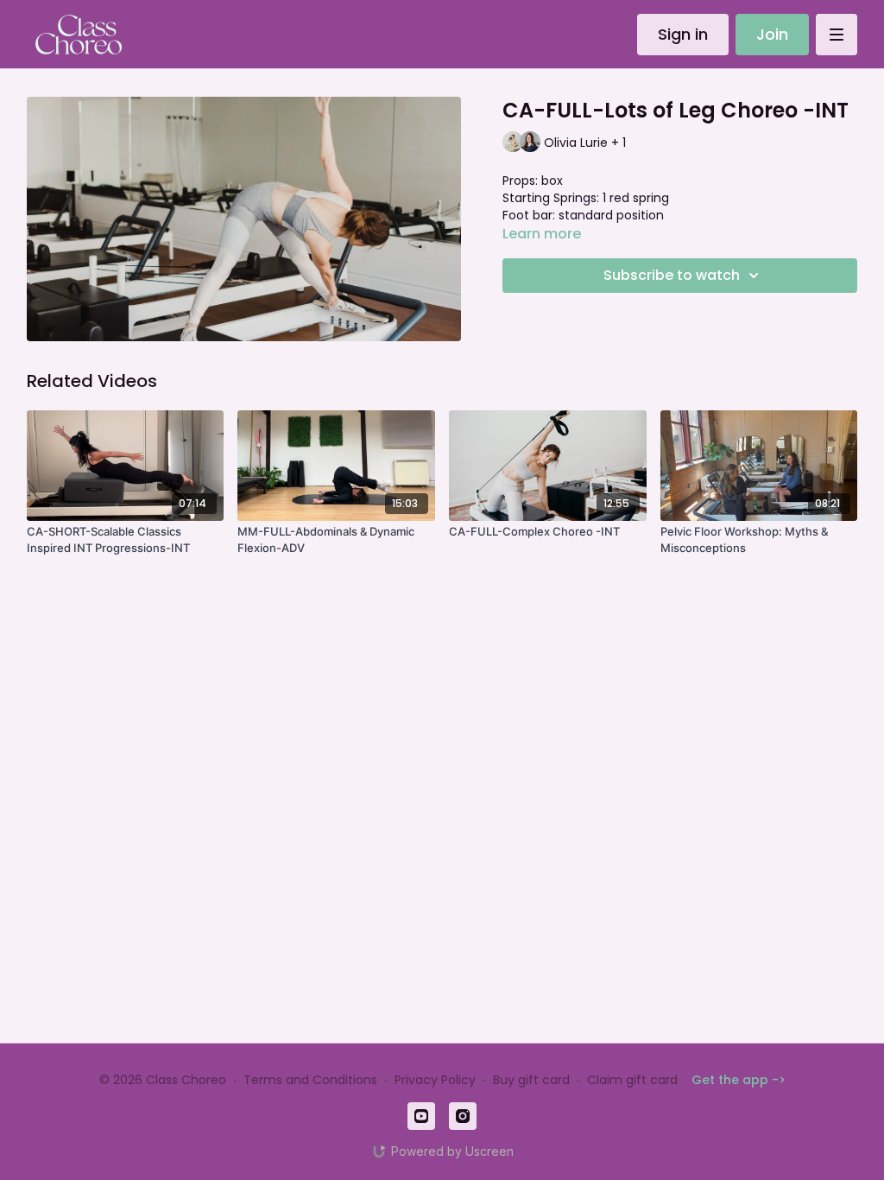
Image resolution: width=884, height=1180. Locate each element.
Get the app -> (738, 1079)
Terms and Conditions (310, 1079)
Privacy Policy (435, 1079)
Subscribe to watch (671, 275)
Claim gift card (632, 1079)
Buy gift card (531, 1079)
